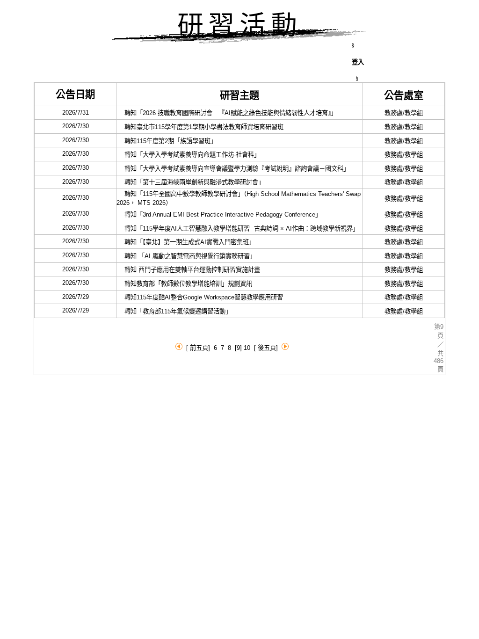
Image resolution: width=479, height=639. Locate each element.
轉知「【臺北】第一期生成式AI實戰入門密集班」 (187, 242)
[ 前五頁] (198, 347)
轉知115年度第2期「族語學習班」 (168, 141)
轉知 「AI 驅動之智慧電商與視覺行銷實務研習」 (188, 256)
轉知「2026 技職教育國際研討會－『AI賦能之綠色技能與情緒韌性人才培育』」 (228, 112)
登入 (358, 61)
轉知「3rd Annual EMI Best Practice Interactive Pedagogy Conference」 (220, 214)
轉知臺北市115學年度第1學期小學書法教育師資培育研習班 (203, 127)
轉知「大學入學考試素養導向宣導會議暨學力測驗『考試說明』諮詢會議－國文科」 (234, 168)
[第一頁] (178, 347)
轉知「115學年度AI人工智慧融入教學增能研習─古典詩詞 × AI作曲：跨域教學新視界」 (239, 228)
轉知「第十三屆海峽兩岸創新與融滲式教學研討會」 (192, 182)
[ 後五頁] (266, 347)
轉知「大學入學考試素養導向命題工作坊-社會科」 (190, 154)
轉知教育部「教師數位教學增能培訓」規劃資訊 (187, 283)
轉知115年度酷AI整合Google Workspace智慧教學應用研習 (203, 297)
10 (247, 347)
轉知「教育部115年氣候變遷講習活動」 (175, 311)
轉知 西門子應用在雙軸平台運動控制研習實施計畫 (191, 269)
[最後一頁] (285, 347)
